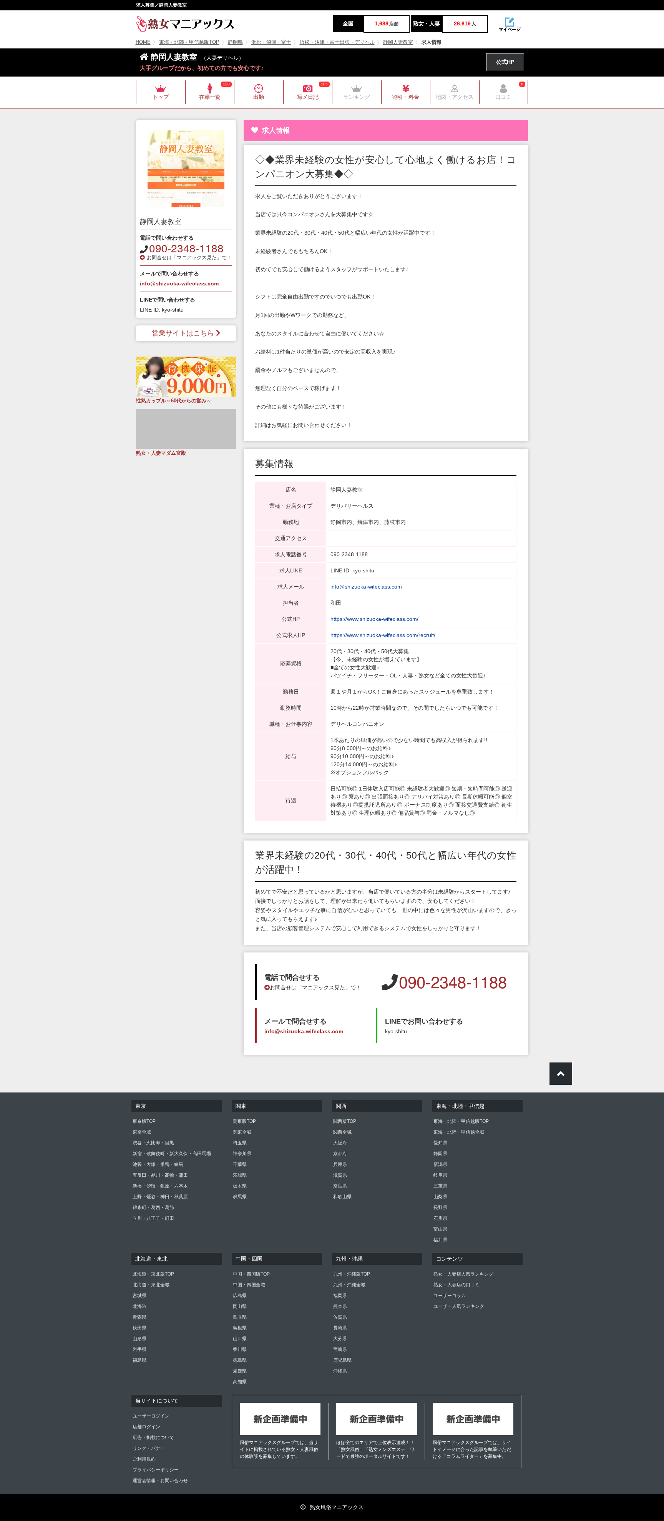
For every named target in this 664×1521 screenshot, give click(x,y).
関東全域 (242, 1132)
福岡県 (340, 1295)
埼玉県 (240, 1143)
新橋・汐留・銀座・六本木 (160, 1186)
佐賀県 (340, 1317)
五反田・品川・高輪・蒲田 (160, 1175)
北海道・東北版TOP (153, 1274)
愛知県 (440, 1143)
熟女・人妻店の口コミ (456, 1285)
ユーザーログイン (151, 1416)
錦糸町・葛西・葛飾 (153, 1207)
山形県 (139, 1338)
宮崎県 (340, 1349)
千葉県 (240, 1164)
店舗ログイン (146, 1426)
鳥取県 (240, 1317)
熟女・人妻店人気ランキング (463, 1274)
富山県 (440, 1229)
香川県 (240, 1349)
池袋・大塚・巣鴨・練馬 (158, 1164)
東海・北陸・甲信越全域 (458, 1132)
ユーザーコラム (449, 1295)
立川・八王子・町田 (153, 1218)
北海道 (139, 1306)
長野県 (440, 1207)
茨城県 (240, 1175)
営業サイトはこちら (183, 333)
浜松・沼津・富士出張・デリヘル (337, 42)
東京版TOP (144, 1121)
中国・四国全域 (249, 1285)
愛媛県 (240, 1371)
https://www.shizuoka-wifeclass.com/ (374, 619)
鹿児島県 (342, 1360)
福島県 (139, 1360)
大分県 (340, 1338)
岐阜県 (440, 1175)
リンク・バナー (149, 1448)
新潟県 (440, 1164)
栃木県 (240, 1186)
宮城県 (139, 1295)
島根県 (240, 1328)
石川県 (440, 1218)
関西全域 (342, 1132)
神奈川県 (242, 1153)
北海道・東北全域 (151, 1285)
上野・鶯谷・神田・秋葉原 (160, 1196)
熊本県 (340, 1306)
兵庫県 (340, 1164)
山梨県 (440, 1196)
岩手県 (139, 1349)
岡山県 (240, 1306)
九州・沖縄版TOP (351, 1274)
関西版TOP (344, 1121)
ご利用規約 (144, 1459)
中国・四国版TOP (251, 1274)
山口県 (240, 1338)
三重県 (440, 1186)
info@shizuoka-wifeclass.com (179, 283)
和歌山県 (342, 1196)
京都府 (340, 1153)
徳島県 (240, 1360)
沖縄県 (340, 1371)
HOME (143, 42)
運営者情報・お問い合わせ (160, 1480)
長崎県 (340, 1328)
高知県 (240, 1381)
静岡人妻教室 (398, 42)
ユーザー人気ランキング (458, 1306)
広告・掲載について (153, 1437)
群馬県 (240, 1196)
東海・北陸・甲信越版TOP (189, 42)
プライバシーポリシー (156, 1470)
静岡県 (235, 42)
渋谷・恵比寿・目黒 (153, 1143)
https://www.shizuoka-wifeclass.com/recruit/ (382, 635)
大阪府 (340, 1143)
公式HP (505, 62)
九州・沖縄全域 (349, 1285)
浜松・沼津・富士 (271, 42)
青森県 (139, 1317)
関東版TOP (244, 1121)
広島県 (240, 1295)
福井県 (440, 1239)
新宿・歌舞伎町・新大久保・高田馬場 (172, 1153)
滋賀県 (340, 1175)
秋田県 (139, 1328)
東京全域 (142, 1132)
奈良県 (340, 1186)
